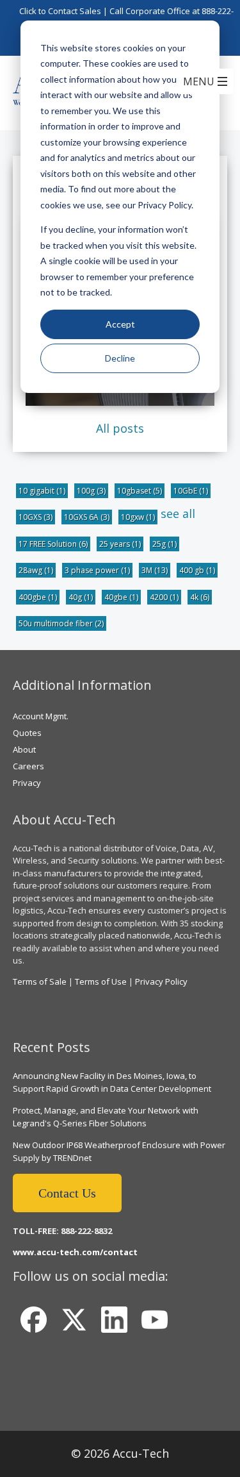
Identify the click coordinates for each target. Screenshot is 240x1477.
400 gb (197, 570)
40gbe (121, 597)
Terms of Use (101, 981)
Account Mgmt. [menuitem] (40, 716)
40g (80, 597)
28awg (36, 570)
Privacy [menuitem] (27, 783)
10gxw (138, 517)
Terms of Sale (40, 981)
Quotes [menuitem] (27, 732)
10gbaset (139, 490)
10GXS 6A (86, 517)
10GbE (190, 490)
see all (178, 513)
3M (154, 570)
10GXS (35, 517)
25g (164, 543)
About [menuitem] (24, 749)
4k (199, 597)
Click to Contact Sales (60, 11)
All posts (120, 428)
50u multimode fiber (61, 623)
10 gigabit (42, 490)
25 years (120, 543)
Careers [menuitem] (28, 766)
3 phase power (97, 570)
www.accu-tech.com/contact (75, 1252)
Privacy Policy (161, 981)
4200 (164, 597)
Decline (120, 358)
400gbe (38, 597)
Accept (120, 324)
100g (91, 490)
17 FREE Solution (53, 543)
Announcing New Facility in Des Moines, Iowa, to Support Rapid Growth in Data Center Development (112, 1082)
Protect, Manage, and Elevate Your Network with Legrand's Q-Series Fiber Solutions (105, 1117)
